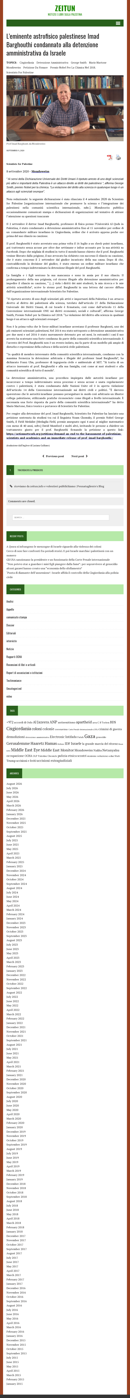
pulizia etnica (67, 756)
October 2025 (14, 827)
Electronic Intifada (63, 737)
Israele (76, 743)
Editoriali (11, 633)
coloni (37, 728)
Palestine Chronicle (47, 756)
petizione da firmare (35, 67)
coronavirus (61, 729)
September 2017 (16, 1249)
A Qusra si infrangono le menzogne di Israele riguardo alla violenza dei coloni (53, 546)
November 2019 (16, 1136)
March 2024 (13, 910)
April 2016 (12, 1323)
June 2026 (12, 792)
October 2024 (14, 879)
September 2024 (16, 884)
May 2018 (12, 1214)
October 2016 (14, 1297)
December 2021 (16, 1027)
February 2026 (15, 810)
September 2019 (16, 1144)
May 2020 (12, 1110)
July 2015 (12, 1357)
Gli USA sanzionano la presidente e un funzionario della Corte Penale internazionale (58, 559)
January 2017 (14, 1284)
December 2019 (16, 1131)
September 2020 (16, 1092)
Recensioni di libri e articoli (20, 665)
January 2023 (14, 971)
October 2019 (14, 1140)
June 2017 (12, 1262)
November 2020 (16, 1084)
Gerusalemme (18, 743)
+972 (9, 722)
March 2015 (13, 1375)
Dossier (10, 625)
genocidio (101, 737)
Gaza (89, 736)
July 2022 (12, 997)
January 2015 (14, 1384)
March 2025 (13, 857)
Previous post (55, 456)
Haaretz (37, 743)
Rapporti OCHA (14, 657)
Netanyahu (110, 750)
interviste (11, 641)
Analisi (9, 601)
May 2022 (12, 1005)
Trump (11, 761)
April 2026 (12, 801)
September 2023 (16, 936)
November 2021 (16, 1031)
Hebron (61, 744)
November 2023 (16, 927)
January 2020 (14, 1127)
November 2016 (16, 1292)
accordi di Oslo (23, 722)
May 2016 (12, 1318)
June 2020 (12, 1105)
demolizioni (15, 736)
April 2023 (12, 958)
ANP (53, 721)
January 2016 (14, 1336)
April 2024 (12, 905)
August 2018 (14, 1201)
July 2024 (12, 892)
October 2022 (14, 984)
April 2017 (12, 1271)
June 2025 (12, 844)
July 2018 (12, 1205)
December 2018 (16, 1184)
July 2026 (12, 788)
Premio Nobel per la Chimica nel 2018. (73, 67)
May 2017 (12, 1266)
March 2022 (13, 1014)
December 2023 (16, 923)
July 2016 (12, 1310)
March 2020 (13, 1118)
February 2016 (15, 1331)
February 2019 (15, 1175)
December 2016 (16, 1288)
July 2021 (12, 1049)
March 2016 (13, 1327)
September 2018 (16, 1197)
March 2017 (13, 1275)
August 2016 (14, 1305)
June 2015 (12, 1362)
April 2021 (12, 1062)
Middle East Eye (25, 750)
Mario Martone (97, 62)
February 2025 (15, 862)
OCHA (28, 756)
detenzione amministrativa (52, 62)
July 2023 (12, 944)
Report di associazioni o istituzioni (24, 673)
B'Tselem (104, 722)
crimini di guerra (110, 729)
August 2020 (14, 1097)
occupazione (15, 756)
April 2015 (12, 1371)
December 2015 (16, 1340)
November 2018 (16, 1188)
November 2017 (16, 1240)
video (9, 696)
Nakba (97, 750)
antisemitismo (66, 722)
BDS (113, 722)
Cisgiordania (27, 62)
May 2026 (12, 797)
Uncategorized (13, 689)
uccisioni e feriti (26, 761)
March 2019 (13, 1171)
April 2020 (12, 1114)
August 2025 (14, 836)
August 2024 (14, 888)
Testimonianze (13, 681)
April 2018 (12, 1218)
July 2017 (12, 1258)
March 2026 (13, 805)
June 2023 (12, 949)
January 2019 (14, 1179)
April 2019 (12, 1166)
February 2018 (15, 1227)
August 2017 (14, 1253)
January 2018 (14, 1231)
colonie (48, 729)
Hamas (51, 743)
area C (95, 722)
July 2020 (12, 1101)
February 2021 (15, 1070)
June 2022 (12, 1001)
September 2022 (16, 988)
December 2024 (16, 871)
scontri (81, 756)
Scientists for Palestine (20, 72)
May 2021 (12, 1057)
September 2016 (16, 1301)
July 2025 (12, 840)
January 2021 (14, 1075)
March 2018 (13, 1223)
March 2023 (13, 962)
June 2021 (12, 1053)
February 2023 (15, 966)
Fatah (80, 737)
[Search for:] (60, 517)
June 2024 (12, 897)
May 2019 (12, 1162)
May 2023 (12, 953)
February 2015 (15, 1379)
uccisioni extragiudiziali (54, 761)
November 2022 (16, 979)
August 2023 (14, 940)
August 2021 (14, 1045)
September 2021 (16, 1040)
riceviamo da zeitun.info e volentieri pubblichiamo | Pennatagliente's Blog (59, 486)
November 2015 (16, 1345)
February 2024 (15, 914)
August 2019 (14, 1149)
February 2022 (15, 1018)
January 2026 (14, 814)
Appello (10, 609)
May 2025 (12, 849)
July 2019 (12, 1153)
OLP (35, 756)
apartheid (84, 721)
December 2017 (16, 1236)
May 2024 (12, 901)
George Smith (78, 62)
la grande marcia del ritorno (100, 744)
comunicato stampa (16, 617)
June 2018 (12, 1210)
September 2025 (16, 831)
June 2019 (12, 1157)
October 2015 (14, 1349)
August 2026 (14, 784)
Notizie (10, 649)
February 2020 (15, 1123)
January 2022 (14, 1023)
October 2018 (14, 1192)
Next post (77, 456)
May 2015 (12, 1366)
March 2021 (13, 1066)
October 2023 (14, 931)
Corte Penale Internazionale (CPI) (83, 729)
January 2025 (14, 866)
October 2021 (14, 1036)
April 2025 (12, 853)
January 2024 (14, 918)
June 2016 (12, 1314)
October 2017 (14, 1244)
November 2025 (16, 823)
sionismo (91, 756)
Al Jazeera (41, 722)
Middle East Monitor (57, 750)
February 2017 (15, 1279)
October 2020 (14, 1088)
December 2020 (16, 1079)
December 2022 (16, 975)
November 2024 (16, 875)
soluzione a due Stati (108, 756)
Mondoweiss (13, 67)
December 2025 (16, 818)
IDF (67, 743)
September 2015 (16, 1353)
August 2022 (14, 992)
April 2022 (12, 1010)
